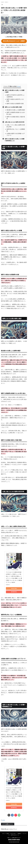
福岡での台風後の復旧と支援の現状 (16, 117)
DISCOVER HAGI (14, 839)
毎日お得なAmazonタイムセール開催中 (14, 41)
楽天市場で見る (14, 591)
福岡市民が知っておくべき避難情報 (16, 130)
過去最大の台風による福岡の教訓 (16, 110)
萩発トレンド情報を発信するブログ (14, 837)
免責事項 (19, 833)
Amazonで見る (14, 588)
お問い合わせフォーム (15, 835)
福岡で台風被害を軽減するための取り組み (16, 113)
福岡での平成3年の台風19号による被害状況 (15, 96)
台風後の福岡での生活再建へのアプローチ (16, 134)
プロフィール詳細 (5, 833)
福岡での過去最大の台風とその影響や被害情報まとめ (14, 139)
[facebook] (12, 815)
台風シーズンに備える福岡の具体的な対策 (16, 125)
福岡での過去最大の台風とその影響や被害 (14, 91)
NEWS (3, 820)
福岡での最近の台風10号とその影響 (15, 100)
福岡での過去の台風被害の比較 (15, 103)
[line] (19, 815)
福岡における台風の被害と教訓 (13, 107)
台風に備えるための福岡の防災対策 (14, 122)
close (18, 86)
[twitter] (9, 815)
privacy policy (13, 833)
